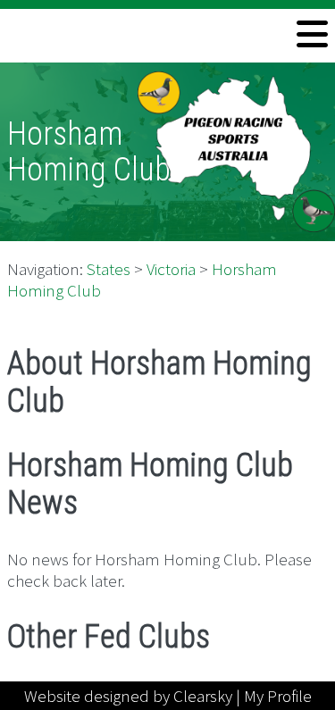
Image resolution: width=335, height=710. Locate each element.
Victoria (171, 269)
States (108, 269)
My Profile (278, 695)
